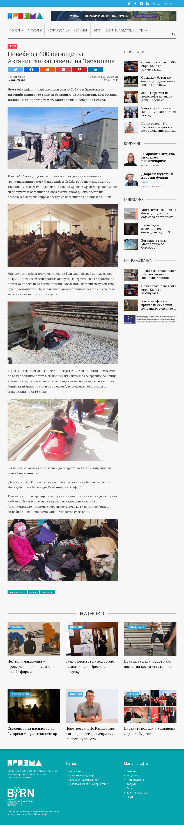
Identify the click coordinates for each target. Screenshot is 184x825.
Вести (12, 46)
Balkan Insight (20, 694)
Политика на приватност (83, 779)
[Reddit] (47, 69)
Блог (97, 30)
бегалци (33, 592)
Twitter (129, 3)
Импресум (74, 771)
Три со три (76, 626)
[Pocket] (63, 69)
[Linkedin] (95, 69)
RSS (147, 3)
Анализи (17, 626)
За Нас (156, 3)
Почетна (16, 30)
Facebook (135, 3)
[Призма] (25, 15)
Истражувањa (58, 30)
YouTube (141, 3)
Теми (143, 30)
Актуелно (35, 30)
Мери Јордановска (16, 78)
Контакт (169, 3)
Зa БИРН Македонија (81, 775)
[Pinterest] (79, 69)
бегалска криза (17, 592)
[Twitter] (15, 69)
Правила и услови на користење (88, 784)
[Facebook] (31, 69)
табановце (48, 592)
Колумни (81, 30)
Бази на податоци (120, 30)
